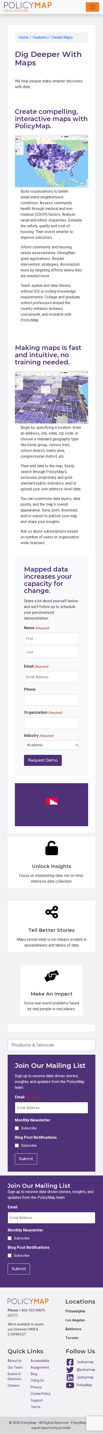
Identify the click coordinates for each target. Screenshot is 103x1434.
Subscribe (29, 1128)
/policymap (85, 1362)
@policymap (86, 1370)
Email (36, 666)
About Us (15, 1361)
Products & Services (32, 1045)
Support (37, 1400)
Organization (43, 712)
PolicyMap (84, 1385)
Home (23, 37)
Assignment (40, 1367)
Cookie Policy (41, 1394)
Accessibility (40, 1361)
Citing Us (37, 1380)
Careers (14, 1385)
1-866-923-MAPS (32, 1310)
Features (40, 37)
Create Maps (62, 37)
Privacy (36, 1387)
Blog (34, 1374)
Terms (35, 1407)
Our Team (15, 1367)
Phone (30, 689)
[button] (92, 7)
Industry (38, 735)
